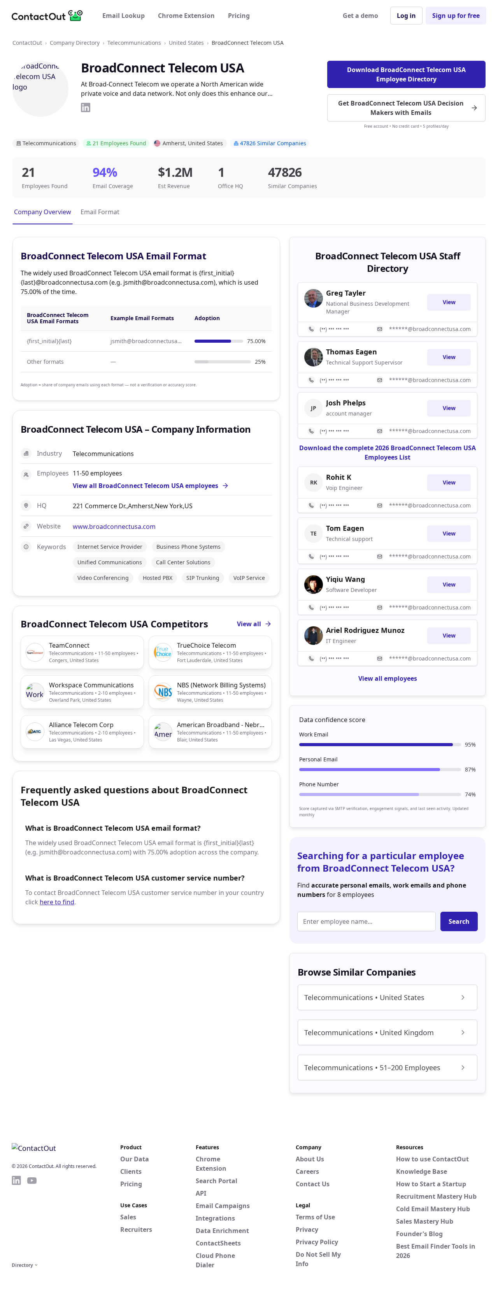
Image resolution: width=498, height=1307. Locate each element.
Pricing (239, 15)
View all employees (387, 678)
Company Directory (75, 42)
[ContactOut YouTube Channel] (32, 1217)
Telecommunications (134, 42)
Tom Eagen (345, 528)
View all (249, 624)
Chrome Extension (186, 15)
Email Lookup (123, 15)
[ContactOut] (50, 16)
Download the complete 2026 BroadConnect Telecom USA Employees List (387, 453)
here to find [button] (57, 902)
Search (459, 921)
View (449, 302)
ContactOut (27, 42)
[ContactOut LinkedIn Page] (16, 1217)
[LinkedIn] (85, 107)
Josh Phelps (346, 403)
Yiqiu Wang (345, 579)
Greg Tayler (346, 293)
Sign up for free (456, 15)
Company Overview (42, 212)
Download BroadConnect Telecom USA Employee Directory (406, 74)
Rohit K (338, 477)
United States (186, 42)
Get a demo (360, 15)
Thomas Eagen (351, 352)
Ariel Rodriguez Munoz (365, 630)
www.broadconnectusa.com (114, 526)
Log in (406, 15)
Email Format (100, 212)
